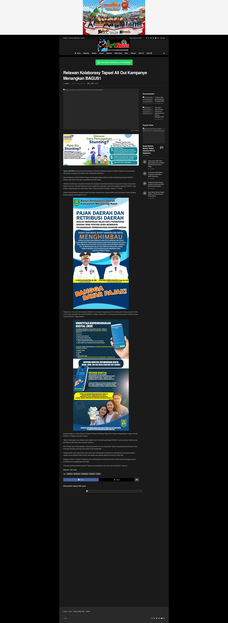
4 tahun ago (159, 119)
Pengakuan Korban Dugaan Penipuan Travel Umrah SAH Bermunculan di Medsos (156, 184)
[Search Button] (164, 53)
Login (163, 38)
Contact (65, 611)
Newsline (86, 53)
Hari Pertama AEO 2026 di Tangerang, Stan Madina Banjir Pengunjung (155, 174)
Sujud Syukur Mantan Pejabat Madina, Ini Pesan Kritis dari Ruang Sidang (156, 194)
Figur (126, 53)
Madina (94, 53)
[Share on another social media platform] (137, 479)
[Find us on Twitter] (148, 38)
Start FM (149, 53)
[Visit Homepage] (114, 45)
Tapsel (98, 474)
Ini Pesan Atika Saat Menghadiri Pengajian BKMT (159, 99)
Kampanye (77, 474)
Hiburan (133, 53)
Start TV (141, 53)
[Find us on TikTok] (150, 38)
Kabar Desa (118, 53)
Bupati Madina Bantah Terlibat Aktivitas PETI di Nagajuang (149, 149)
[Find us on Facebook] (146, 38)
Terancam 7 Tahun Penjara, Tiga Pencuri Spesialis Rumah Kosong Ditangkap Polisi (159, 112)
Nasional (109, 53)
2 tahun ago (159, 103)
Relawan (92, 474)
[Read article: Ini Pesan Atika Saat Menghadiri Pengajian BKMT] (148, 100)
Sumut (101, 53)
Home (79, 53)
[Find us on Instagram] (153, 38)
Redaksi (83, 38)
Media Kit (65, 38)
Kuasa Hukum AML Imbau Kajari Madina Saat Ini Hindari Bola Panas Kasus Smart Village (156, 163)
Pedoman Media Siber (74, 38)
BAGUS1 (69, 474)
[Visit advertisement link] (114, 17)
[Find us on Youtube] (155, 38)
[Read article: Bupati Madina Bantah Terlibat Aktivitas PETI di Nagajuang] (154, 136)
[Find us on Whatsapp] (158, 38)
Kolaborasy (85, 474)
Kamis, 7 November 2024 (78, 83)
